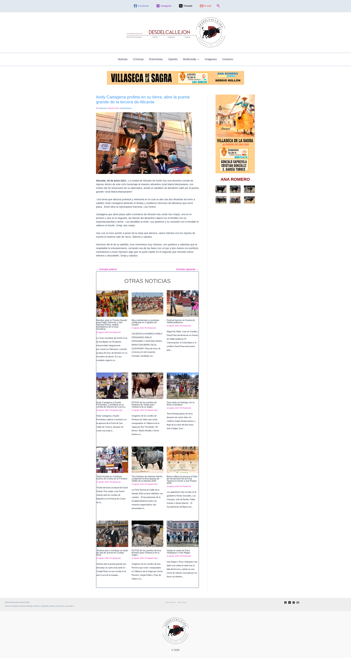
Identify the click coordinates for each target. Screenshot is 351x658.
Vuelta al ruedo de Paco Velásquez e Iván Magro (178, 551)
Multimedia (189, 59)
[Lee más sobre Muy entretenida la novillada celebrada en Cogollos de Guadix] (147, 303)
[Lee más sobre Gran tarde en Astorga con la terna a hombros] (183, 385)
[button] (218, 6)
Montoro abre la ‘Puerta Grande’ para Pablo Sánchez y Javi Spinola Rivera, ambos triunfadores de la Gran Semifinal (112, 324)
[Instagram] (293, 602)
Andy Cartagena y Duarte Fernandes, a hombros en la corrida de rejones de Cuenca (110, 404)
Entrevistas (156, 59)
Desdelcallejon (125, 108)
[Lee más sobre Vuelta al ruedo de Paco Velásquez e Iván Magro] (183, 533)
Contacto (227, 59)
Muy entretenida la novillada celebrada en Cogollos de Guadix (145, 322)
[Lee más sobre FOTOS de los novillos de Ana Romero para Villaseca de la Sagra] (147, 533)
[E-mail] (298, 602)
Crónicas (138, 59)
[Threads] (289, 602)
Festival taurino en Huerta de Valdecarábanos (181, 321)
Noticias (123, 59)
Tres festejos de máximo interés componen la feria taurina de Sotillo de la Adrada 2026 (147, 478)
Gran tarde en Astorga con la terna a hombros (180, 403)
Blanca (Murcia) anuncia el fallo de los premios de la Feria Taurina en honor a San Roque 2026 (182, 479)
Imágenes (211, 59)
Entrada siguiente (187, 269)
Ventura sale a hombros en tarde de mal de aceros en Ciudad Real (112, 552)
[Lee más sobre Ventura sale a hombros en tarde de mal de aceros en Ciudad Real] (112, 533)
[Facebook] (285, 602)
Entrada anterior (106, 269)
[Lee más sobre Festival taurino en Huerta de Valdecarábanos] (183, 303)
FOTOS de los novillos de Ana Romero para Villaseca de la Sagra (146, 552)
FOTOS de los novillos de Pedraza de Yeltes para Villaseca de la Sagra (144, 404)
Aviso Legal (181, 602)
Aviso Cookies (170, 602)
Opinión (173, 59)
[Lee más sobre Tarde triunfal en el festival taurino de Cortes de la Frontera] (112, 459)
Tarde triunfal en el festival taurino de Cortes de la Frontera (111, 477)
